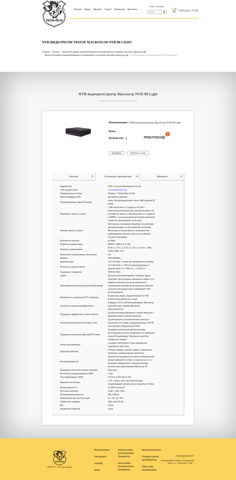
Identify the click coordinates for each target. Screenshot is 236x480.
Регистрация (159, 7)
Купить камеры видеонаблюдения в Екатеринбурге (126, 466)
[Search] (164, 12)
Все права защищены (65, 467)
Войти (152, 7)
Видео (88, 9)
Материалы (162, 176)
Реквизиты (119, 9)
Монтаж (98, 9)
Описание (73, 176)
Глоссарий (98, 463)
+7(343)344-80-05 (184, 456)
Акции (97, 470)
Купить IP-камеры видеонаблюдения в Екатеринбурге (126, 453)
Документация (100, 456)
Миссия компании (101, 450)
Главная (46, 52)
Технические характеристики (118, 176)
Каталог (78, 9)
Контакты (132, 9)
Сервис (108, 9)
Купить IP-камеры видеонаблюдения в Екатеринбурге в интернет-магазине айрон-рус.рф (104, 52)
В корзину (116, 153)
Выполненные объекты (151, 450)
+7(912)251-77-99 (188, 10)
